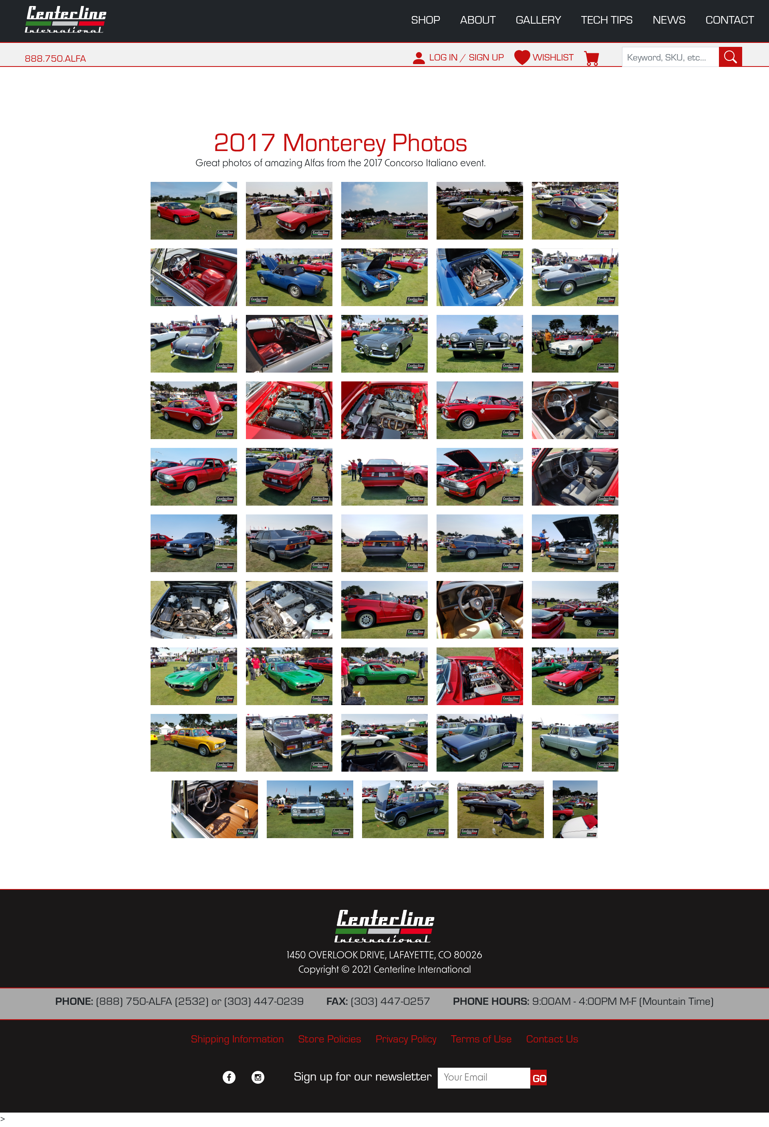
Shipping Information (237, 1037)
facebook (229, 1077)
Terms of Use (481, 1037)
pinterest (272, 1077)
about (478, 19)
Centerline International (72, 19)
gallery (538, 19)
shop (425, 19)
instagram (258, 1077)
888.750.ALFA (55, 58)
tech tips (607, 19)
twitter (243, 1077)
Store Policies (329, 1037)
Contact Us (552, 1037)
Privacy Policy (406, 1037)
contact (730, 19)
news (669, 19)
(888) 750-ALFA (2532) (152, 1000)
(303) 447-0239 (264, 1000)
